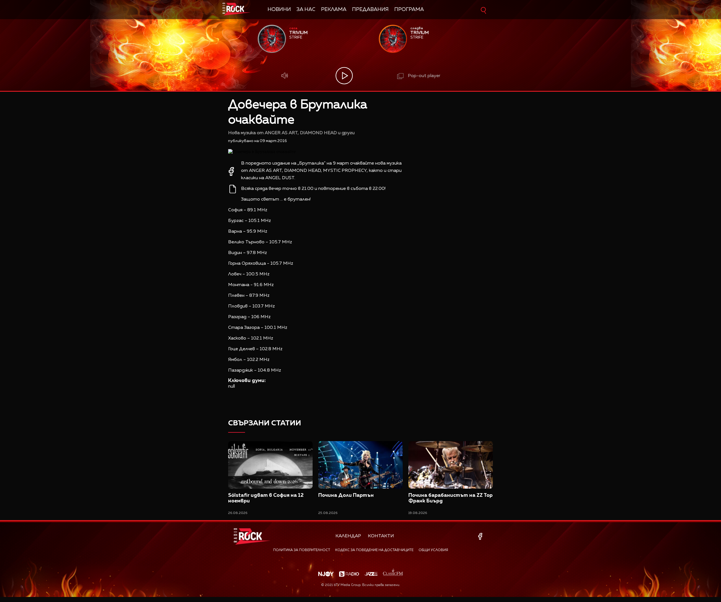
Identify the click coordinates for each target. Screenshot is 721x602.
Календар (348, 536)
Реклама (333, 9)
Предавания (370, 9)
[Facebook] (481, 536)
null (231, 386)
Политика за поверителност (301, 550)
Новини (279, 9)
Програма (409, 9)
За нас (306, 9)
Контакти (381, 536)
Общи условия (433, 550)
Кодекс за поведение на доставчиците (374, 550)
